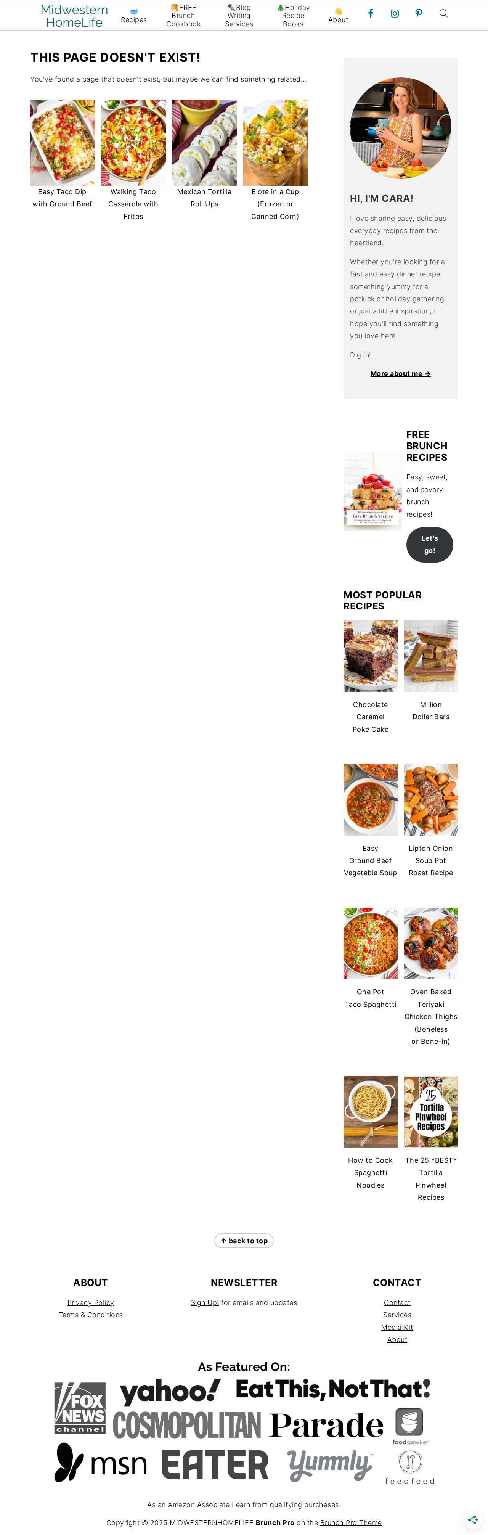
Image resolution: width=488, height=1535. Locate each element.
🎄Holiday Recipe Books (293, 15)
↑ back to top (244, 1241)
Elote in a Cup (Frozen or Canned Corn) (275, 204)
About (397, 1340)
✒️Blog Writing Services (239, 15)
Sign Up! (205, 1303)
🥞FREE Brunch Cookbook (183, 15)
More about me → (401, 374)
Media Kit (397, 1327)
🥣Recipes (134, 15)
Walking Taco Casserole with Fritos (133, 204)
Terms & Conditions (91, 1315)
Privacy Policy (90, 1303)
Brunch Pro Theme (351, 1523)
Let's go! (429, 544)
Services (397, 1315)
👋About (338, 15)
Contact (397, 1303)
